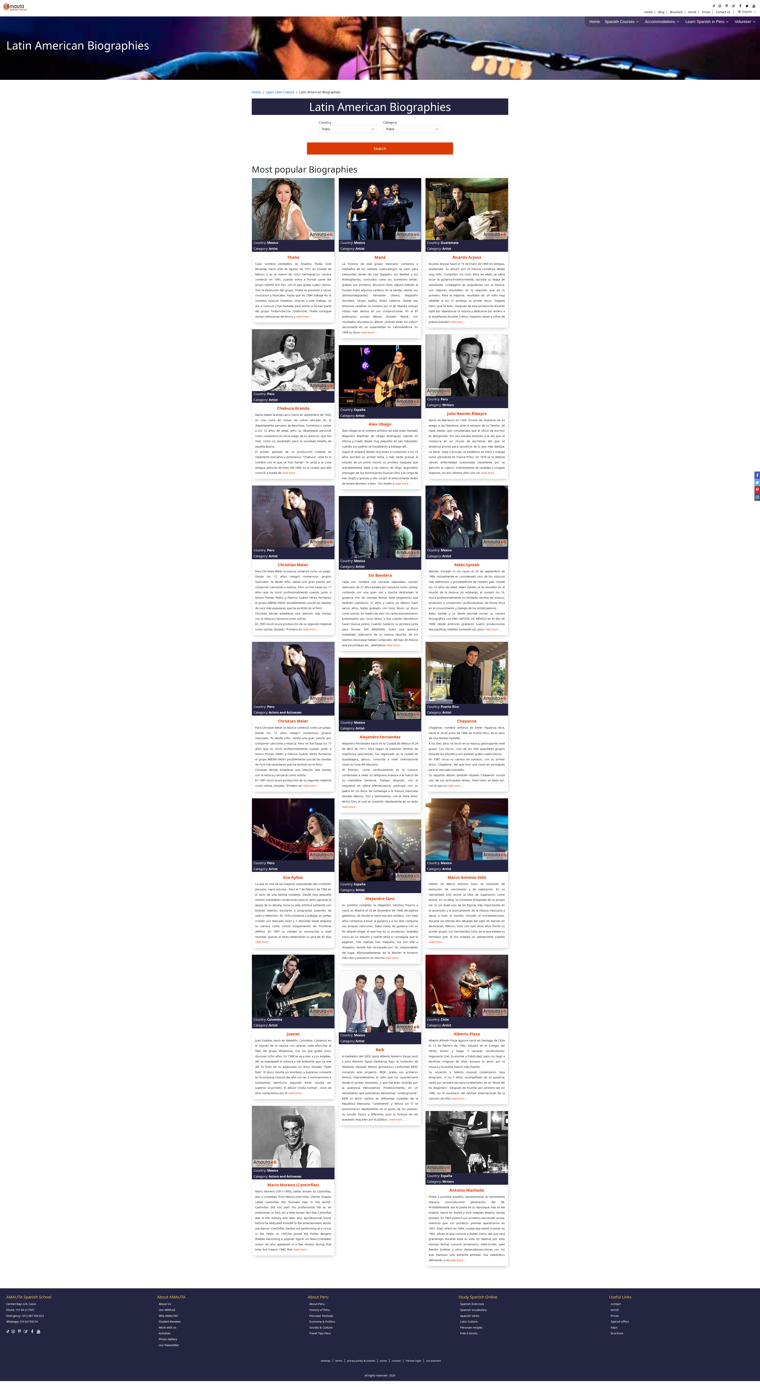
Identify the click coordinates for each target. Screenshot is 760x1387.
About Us (165, 1304)
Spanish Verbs (469, 1316)
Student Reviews (170, 1321)
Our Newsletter (169, 1345)
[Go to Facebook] (740, 6)
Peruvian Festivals (321, 1316)
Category (390, 122)
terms (338, 1360)
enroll (615, 1310)
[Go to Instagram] (720, 6)
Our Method (167, 1310)
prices (383, 1360)
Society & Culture (320, 1327)
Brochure (676, 12)
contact (616, 1304)
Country (325, 122)
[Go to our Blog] (733, 6)
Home (648, 12)
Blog (661, 12)
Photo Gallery (168, 1339)
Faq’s (614, 1327)
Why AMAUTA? (168, 1316)
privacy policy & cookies (361, 1360)
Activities (165, 1333)
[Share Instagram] (757, 497)
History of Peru (319, 1310)
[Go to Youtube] (754, 6)
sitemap (325, 1360)
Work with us (167, 1327)
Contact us (723, 12)
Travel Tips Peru (320, 1333)
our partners (433, 1360)
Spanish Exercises (472, 1304)
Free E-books (469, 1333)
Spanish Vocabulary (473, 1310)
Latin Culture (469, 1321)
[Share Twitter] (757, 482)
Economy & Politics (322, 1321)
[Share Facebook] (757, 475)
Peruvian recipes (471, 1327)
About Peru (317, 1304)
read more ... (304, 316)
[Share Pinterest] (757, 490)
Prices (706, 12)
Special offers (620, 1321)
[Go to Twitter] (747, 6)
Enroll (692, 12)
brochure (617, 1333)
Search (380, 148)
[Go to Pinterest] (727, 6)
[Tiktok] (714, 6)
